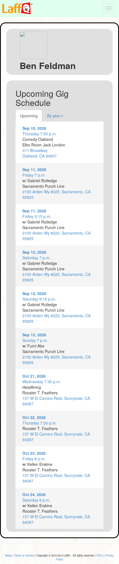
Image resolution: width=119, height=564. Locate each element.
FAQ (100, 555)
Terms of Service (24, 555)
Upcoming (29, 115)
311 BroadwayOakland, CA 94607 (39, 153)
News (8, 555)
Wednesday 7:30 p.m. (41, 378)
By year (53, 115)
